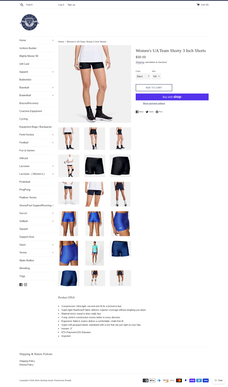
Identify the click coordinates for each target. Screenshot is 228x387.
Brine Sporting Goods (44, 380)
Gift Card (24, 64)
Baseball (36, 87)
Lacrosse (36, 166)
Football (36, 142)
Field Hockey (36, 134)
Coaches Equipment (30, 111)
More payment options (154, 103)
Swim (36, 244)
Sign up (71, 5)
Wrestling (24, 268)
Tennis (36, 252)
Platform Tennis (27, 197)
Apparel (36, 72)
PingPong (24, 189)
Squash (23, 229)
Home (36, 40)
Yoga (22, 276)
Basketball (36, 95)
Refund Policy (26, 364)
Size (154, 71)
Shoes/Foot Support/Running (36, 205)
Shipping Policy (27, 361)
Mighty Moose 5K (28, 56)
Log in (61, 5)
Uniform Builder (28, 48)
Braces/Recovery (28, 103)
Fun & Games (27, 150)
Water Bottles (26, 260)
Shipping (140, 62)
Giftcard (23, 158)
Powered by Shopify (62, 380)
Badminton (25, 79)
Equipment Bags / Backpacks (35, 127)
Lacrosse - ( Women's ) (36, 174)
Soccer (36, 213)
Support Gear (26, 237)
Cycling (23, 119)
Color (138, 71)
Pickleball (24, 182)
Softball (36, 221)
